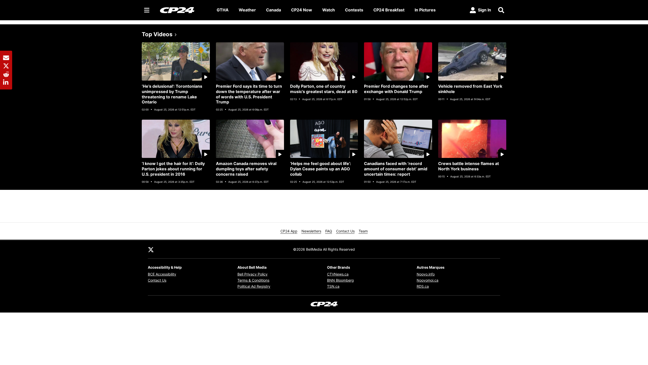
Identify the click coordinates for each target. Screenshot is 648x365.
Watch (328, 9)
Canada (273, 9)
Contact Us (345, 231)
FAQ (328, 231)
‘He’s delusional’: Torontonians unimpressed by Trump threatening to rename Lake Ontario (172, 94)
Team (363, 231)
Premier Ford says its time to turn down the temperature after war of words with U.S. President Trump (249, 94)
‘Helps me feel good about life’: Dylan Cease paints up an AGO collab (320, 169)
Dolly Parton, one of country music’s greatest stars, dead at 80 (323, 89)
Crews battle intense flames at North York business (468, 166)
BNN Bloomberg (340, 280)
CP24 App (288, 231)
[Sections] (147, 10)
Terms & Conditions (253, 280)
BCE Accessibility (162, 274)
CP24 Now (301, 9)
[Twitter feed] (151, 249)
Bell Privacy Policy (252, 274)
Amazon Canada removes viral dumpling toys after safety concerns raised (246, 169)
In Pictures (425, 9)
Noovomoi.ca (427, 280)
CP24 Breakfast (388, 9)
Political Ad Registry (253, 286)
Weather (247, 9)
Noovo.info (426, 274)
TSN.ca (333, 286)
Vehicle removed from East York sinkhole (470, 89)
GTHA (223, 9)
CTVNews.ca (338, 274)
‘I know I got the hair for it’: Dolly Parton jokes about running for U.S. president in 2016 (173, 169)
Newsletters (311, 231)
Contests (354, 9)
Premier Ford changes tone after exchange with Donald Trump (396, 89)
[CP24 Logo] (184, 10)
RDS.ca (423, 286)
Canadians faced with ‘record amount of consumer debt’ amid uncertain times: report (395, 169)
